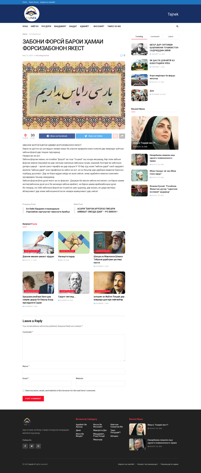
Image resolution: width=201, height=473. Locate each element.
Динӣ (78, 430)
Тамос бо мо (34, 2)
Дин (152, 91)
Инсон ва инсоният (97, 425)
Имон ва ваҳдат (80, 435)
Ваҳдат (73, 26)
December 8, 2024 (66, 300)
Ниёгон (34, 26)
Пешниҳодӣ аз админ (169, 464)
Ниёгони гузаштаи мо (116, 425)
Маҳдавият (60, 26)
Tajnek (173, 14)
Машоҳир (97, 439)
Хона (25, 26)
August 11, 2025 (30, 260)
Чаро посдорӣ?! (115, 431)
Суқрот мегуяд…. (67, 296)
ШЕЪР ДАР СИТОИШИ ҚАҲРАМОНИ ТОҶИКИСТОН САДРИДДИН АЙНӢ (164, 48)
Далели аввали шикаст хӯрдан (38, 256)
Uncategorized (34, 34)
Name (26, 366)
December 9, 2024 (101, 266)
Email (26, 378)
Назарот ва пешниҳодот (147, 464)
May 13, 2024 (28, 55)
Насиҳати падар (66, 256)
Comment (28, 332)
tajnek (31, 464)
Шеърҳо (114, 436)
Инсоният (99, 26)
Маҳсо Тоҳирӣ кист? (144, 143)
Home (25, 2)
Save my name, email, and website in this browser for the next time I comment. (60, 390)
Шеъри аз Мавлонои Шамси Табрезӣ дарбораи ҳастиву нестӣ (108, 259)
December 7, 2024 (101, 303)
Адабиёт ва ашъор (81, 425)
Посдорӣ (46, 26)
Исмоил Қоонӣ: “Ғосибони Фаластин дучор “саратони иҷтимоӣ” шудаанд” (163, 189)
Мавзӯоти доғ (100, 430)
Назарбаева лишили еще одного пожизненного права (162, 158)
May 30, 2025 (64, 260)
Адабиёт (84, 26)
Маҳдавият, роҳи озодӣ (99, 435)
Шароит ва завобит (47, 2)
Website (79, 378)
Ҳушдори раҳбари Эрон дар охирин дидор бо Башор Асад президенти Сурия (38, 299)
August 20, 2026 (141, 147)
